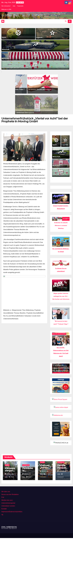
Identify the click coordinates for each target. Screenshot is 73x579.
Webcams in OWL (6, 9)
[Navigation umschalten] (70, 21)
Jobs (14, 6)
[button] (65, 21)
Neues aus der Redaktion (10, 494)
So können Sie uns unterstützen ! (35, 89)
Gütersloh (26, 465)
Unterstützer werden (8, 506)
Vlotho (42, 462)
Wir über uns (5, 491)
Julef (12, 476)
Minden (7, 465)
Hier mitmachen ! (6, 6)
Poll (2, 497)
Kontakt (4, 509)
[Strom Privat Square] (59, 399)
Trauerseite (20, 6)
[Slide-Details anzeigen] (41, 84)
